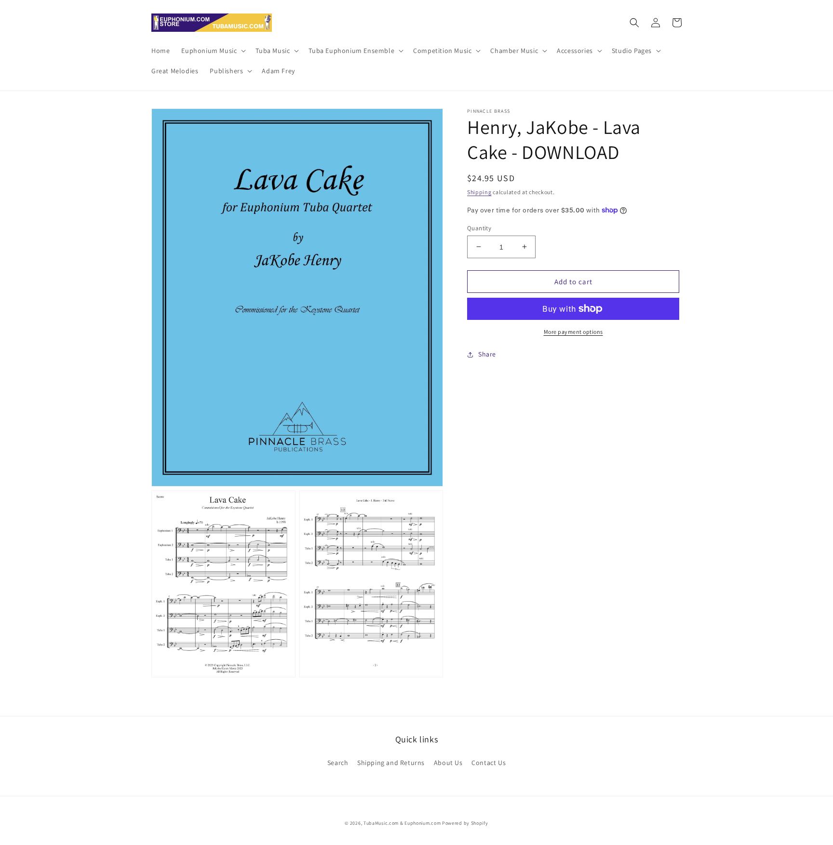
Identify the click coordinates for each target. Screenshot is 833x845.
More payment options (573, 331)
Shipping (479, 192)
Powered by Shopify (465, 823)
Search (338, 762)
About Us (448, 762)
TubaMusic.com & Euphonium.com (402, 823)
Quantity (479, 228)
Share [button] (487, 354)
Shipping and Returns (391, 762)
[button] (212, 50)
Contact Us (488, 762)
